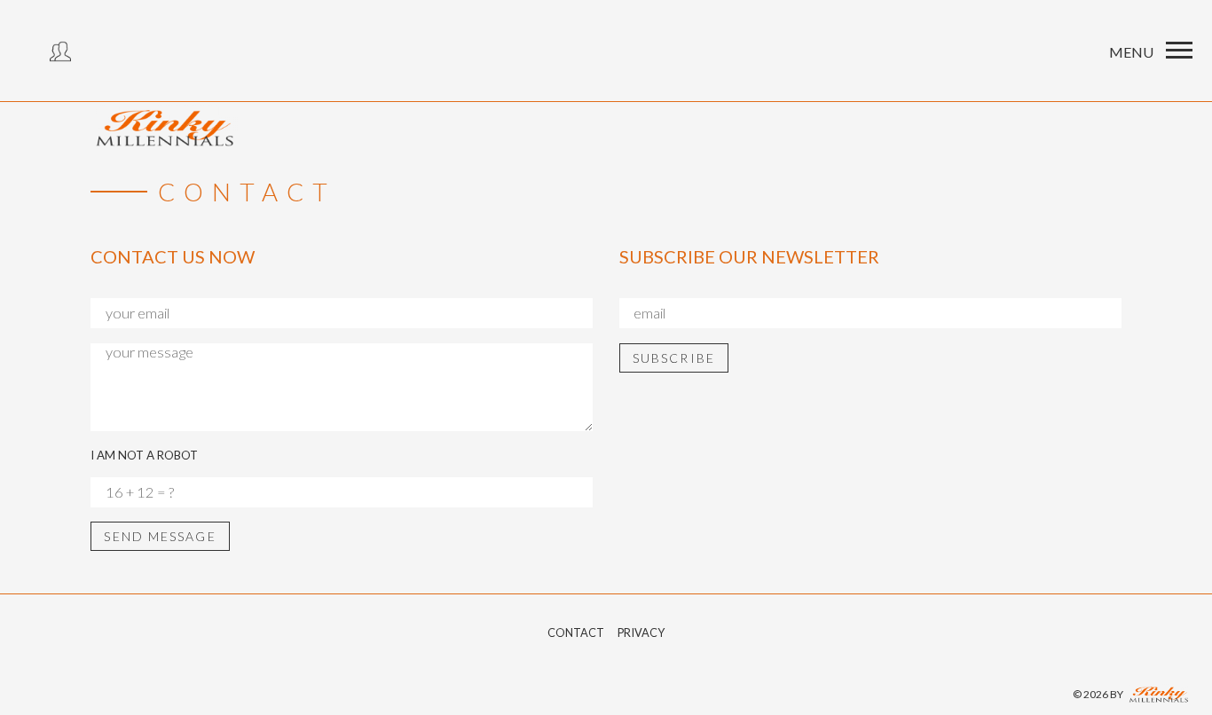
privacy (641, 632)
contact (575, 632)
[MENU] (1179, 50)
